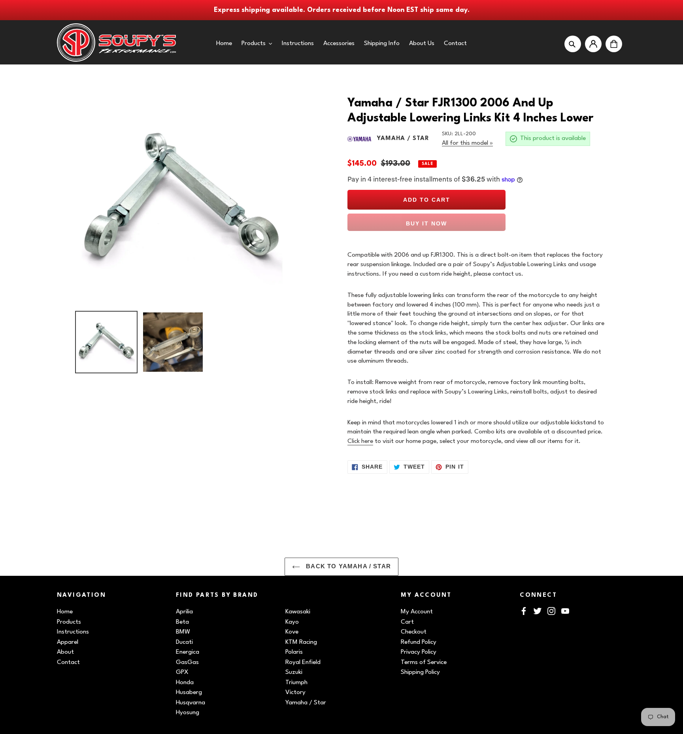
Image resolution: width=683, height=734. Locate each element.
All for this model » (467, 143)
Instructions (73, 632)
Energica (187, 652)
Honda (185, 682)
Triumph (296, 682)
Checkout (413, 632)
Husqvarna (190, 703)
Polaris (294, 652)
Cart (407, 622)
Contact (68, 662)
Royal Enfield (303, 662)
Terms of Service (424, 662)
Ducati (184, 642)
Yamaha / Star (305, 703)
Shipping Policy (420, 672)
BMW (183, 632)
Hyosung (187, 712)
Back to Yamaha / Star (347, 566)
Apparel (67, 642)
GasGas (187, 662)
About (65, 652)
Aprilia (184, 612)
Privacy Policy (418, 652)
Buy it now (426, 223)
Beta (182, 622)
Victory (295, 692)
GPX (182, 672)
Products (69, 622)
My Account (417, 612)
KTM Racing (301, 642)
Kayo (292, 622)
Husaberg (189, 692)
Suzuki (293, 672)
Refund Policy (418, 642)
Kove (291, 632)
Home (65, 612)
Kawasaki (297, 612)
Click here (360, 441)
